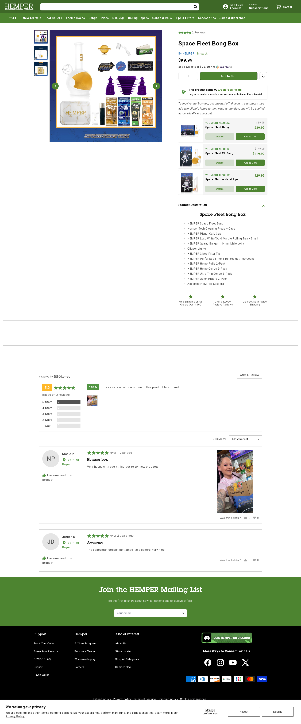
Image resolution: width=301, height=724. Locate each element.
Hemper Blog (123, 667)
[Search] (195, 6)
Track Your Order (44, 643)
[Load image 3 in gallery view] (41, 69)
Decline (277, 711)
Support (38, 667)
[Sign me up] (183, 613)
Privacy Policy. (15, 716)
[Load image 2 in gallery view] (41, 53)
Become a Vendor (85, 651)
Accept (244, 711)
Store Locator (123, 651)
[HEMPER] (19, 6)
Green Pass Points (230, 89)
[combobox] (119, 6)
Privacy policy (122, 699)
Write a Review (249, 375)
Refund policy (102, 699)
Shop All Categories (127, 659)
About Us (120, 643)
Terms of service (144, 699)
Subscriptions (259, 8)
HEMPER (188, 53)
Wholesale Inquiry (85, 659)
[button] (12, 18)
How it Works (41, 674)
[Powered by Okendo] (54, 376)
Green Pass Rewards (46, 651)
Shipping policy (168, 699)
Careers (79, 667)
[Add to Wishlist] (263, 76)
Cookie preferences (193, 699)
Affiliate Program (85, 643)
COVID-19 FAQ (42, 659)
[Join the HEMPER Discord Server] (227, 642)
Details (219, 136)
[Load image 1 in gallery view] (41, 37)
